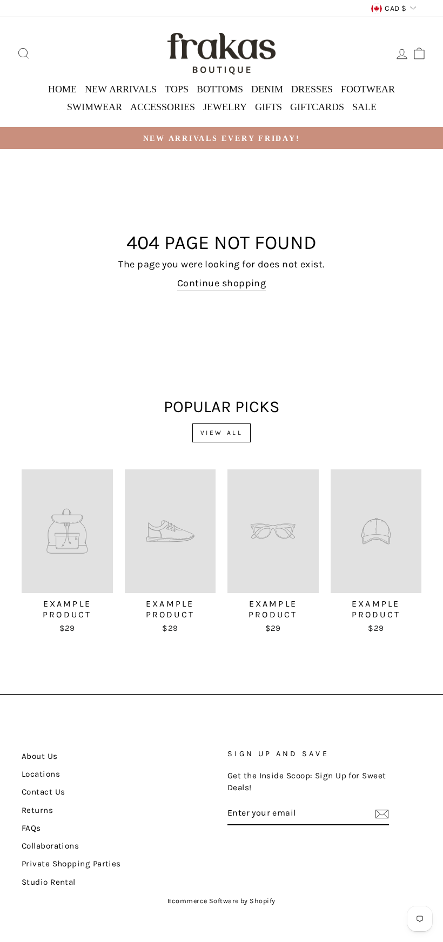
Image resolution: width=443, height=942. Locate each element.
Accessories (162, 107)
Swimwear (94, 107)
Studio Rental (49, 882)
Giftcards (317, 107)
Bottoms (220, 89)
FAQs (31, 828)
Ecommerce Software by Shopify (221, 901)
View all (221, 432)
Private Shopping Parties (71, 864)
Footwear (368, 89)
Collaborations (50, 846)
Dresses (312, 89)
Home (62, 89)
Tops (177, 89)
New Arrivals (121, 89)
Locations (41, 774)
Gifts (268, 107)
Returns (37, 810)
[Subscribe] (382, 813)
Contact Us (43, 792)
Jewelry (225, 107)
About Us (40, 756)
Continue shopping (221, 283)
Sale (364, 107)
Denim (267, 89)
